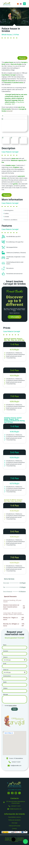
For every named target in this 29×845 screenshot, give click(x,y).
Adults (5, 682)
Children (5, 688)
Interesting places (8, 210)
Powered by (16, 843)
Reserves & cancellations (10, 219)
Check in (5, 657)
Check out (5, 669)
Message (5, 694)
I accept (11, 705)
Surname (5, 651)
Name (4, 645)
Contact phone (7, 676)
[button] (24, 3)
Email (4, 663)
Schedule (6, 216)
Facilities (6, 213)
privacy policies (13, 705)
